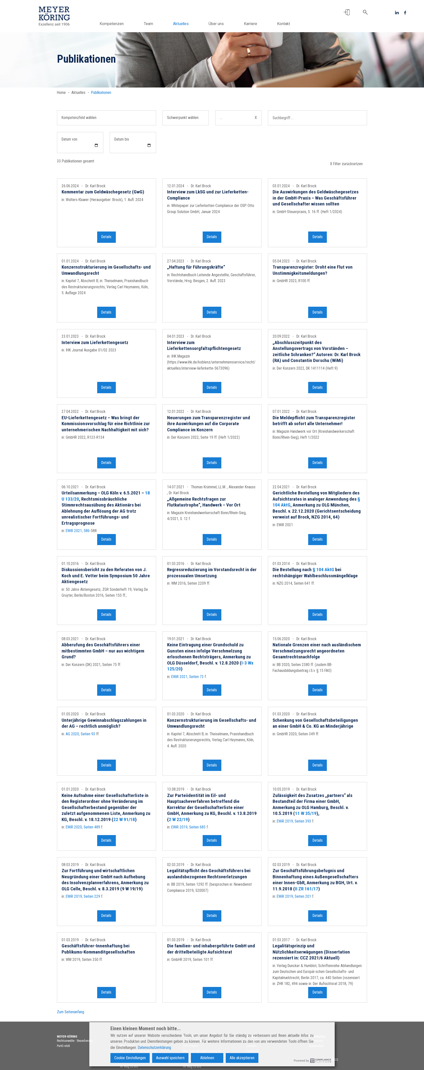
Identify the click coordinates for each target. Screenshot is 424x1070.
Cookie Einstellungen (130, 1058)
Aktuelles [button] (181, 23)
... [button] (238, 117)
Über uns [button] (216, 23)
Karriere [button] (250, 23)
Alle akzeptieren (242, 1058)
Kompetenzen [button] (112, 23)
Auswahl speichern (170, 1058)
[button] (346, 12)
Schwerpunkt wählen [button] (183, 117)
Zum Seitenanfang (70, 1012)
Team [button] (148, 23)
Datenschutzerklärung (154, 1047)
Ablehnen (207, 1058)
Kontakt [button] (283, 23)
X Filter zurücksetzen (346, 163)
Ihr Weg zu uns (129, 1066)
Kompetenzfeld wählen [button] (79, 117)
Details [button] (106, 236)
